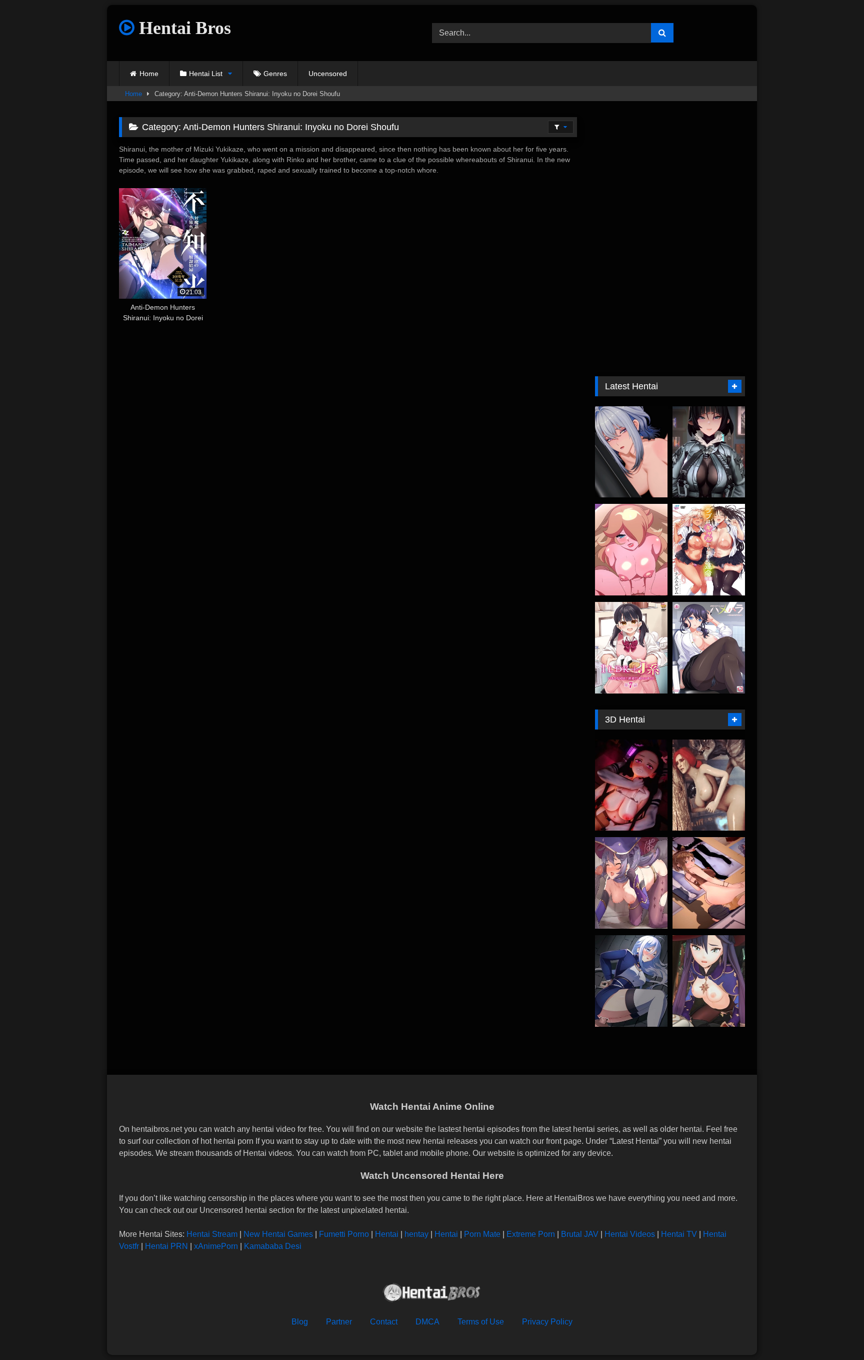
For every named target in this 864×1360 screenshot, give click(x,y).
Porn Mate (482, 1234)
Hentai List (205, 74)
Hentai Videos (629, 1234)
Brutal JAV (579, 1234)
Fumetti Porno (344, 1234)
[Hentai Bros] (432, 1294)
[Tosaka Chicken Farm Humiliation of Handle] (631, 981)
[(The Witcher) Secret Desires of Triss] (708, 785)
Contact (384, 1321)
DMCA (428, 1321)
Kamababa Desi (273, 1246)
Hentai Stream (212, 1234)
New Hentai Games (278, 1234)
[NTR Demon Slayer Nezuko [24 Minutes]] (631, 785)
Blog (300, 1321)
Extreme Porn (530, 1234)
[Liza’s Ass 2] (708, 883)
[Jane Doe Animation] (708, 452)
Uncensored (327, 74)
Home (149, 74)
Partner (339, 1321)
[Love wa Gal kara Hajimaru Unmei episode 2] (708, 549)
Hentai (386, 1234)
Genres (275, 74)
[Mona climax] (631, 883)
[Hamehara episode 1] (708, 648)
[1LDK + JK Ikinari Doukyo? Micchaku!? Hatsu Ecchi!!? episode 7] (631, 648)
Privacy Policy (547, 1321)
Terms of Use (481, 1321)
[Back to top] (833, 1330)
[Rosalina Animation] (631, 549)
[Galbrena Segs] (631, 452)
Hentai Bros (182, 28)
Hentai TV (679, 1234)
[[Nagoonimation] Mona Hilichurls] (708, 981)
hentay (416, 1234)
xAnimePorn (216, 1246)
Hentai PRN (166, 1246)
